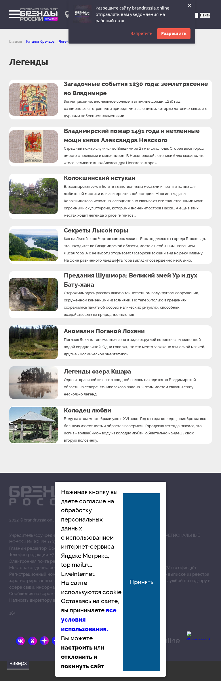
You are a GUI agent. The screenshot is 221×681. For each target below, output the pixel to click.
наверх (18, 663)
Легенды (66, 42)
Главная (15, 42)
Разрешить (173, 33)
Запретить (142, 33)
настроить (76, 647)
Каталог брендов (40, 42)
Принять (141, 582)
